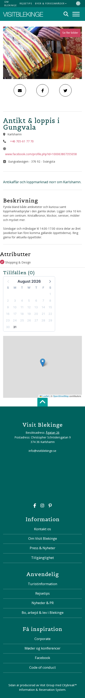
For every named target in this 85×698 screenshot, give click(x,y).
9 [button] (8, 307)
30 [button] (8, 327)
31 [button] (15, 327)
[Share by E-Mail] (20, 90)
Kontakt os (42, 529)
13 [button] (36, 307)
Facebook (42, 657)
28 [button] (43, 320)
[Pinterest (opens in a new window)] (50, 506)
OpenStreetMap (61, 396)
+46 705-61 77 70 (22, 141)
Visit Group (47, 685)
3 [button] (15, 300)
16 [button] (7, 313)
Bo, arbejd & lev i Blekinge (43, 612)
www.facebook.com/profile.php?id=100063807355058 (41, 154)
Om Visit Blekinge (42, 538)
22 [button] (50, 313)
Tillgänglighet (42, 557)
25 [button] (22, 320)
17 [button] (15, 313)
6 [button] (36, 300)
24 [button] (15, 320)
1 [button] (50, 294)
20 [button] (36, 313)
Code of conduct (42, 667)
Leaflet (45, 396)
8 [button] (50, 300)
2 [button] (8, 300)
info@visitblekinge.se (42, 451)
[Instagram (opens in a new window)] (42, 506)
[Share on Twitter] (65, 90)
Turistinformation (42, 583)
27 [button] (36, 320)
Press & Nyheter (42, 548)
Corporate (42, 638)
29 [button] (50, 320)
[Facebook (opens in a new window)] (34, 506)
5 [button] (29, 300)
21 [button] (43, 313)
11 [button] (22, 307)
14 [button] (43, 307)
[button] (50, 281)
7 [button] (43, 300)
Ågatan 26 (52, 433)
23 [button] (8, 320)
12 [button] (29, 307)
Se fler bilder (70, 32)
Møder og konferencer (42, 648)
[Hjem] (23, 14)
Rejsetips (26, 3)
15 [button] (50, 307)
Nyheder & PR (43, 602)
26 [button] (29, 320)
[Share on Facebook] (42, 90)
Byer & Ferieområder (50, 3)
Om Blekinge (10, 3)
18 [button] (22, 313)
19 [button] (29, 313)
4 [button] (22, 300)
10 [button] (15, 307)
